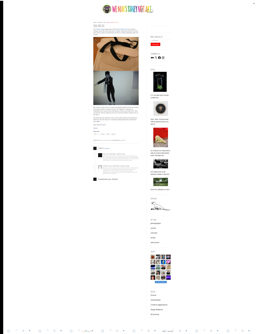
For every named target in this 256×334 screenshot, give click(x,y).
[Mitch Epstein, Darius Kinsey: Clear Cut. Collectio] (158, 257)
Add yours (107, 148)
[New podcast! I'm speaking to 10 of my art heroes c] (168, 272)
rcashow (112, 22)
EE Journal (155, 314)
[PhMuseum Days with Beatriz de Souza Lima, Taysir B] (163, 272)
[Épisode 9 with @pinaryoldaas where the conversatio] (163, 262)
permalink (122, 140)
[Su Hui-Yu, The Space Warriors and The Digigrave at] (168, 277)
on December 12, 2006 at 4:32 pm (121, 166)
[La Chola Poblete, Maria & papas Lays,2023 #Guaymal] (168, 267)
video (103, 124)
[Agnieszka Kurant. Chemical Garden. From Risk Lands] (158, 267)
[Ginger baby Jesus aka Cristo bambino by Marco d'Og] (153, 277)
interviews (155, 242)
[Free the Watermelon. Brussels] (163, 277)
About (163, 331)
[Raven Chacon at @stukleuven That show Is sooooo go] (153, 267)
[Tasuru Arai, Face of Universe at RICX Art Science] (168, 262)
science (153, 228)
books (153, 238)
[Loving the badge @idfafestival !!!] (153, 257)
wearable (116, 22)
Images (95, 128)
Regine (95, 22)
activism (154, 233)
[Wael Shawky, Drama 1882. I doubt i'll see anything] (168, 257)
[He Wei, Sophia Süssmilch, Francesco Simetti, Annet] (158, 262)
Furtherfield (155, 300)
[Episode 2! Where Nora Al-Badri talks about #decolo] (158, 272)
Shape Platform (157, 310)
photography (156, 223)
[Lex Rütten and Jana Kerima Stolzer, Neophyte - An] (163, 257)
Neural (153, 295)
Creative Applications (159, 305)
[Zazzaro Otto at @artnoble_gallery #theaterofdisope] (153, 272)
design (107, 22)
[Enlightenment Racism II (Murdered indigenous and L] (153, 262)
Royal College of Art (122, 29)
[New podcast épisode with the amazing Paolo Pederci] (163, 267)
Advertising (170, 331)
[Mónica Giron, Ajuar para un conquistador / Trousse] (158, 277)
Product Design (100, 29)
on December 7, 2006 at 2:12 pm (117, 154)
